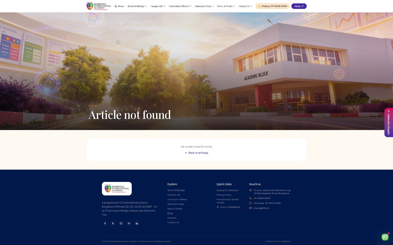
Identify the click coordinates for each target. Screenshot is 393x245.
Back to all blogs (198, 152)
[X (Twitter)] (113, 223)
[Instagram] (121, 223)
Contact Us (244, 6)
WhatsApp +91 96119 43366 (267, 203)
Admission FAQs (203, 6)
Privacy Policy (224, 194)
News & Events (225, 6)
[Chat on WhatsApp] (385, 237)
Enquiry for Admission (228, 190)
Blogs (170, 213)
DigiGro (168, 241)
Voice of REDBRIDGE (230, 207)
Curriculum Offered (179, 6)
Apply (297, 6)
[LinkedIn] (137, 223)
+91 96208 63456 (262, 198)
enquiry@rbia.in (261, 208)
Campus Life (156, 6)
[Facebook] (105, 223)
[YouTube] (129, 223)
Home (121, 6)
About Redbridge (136, 6)
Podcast (171, 217)
